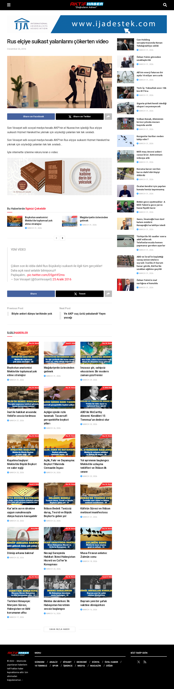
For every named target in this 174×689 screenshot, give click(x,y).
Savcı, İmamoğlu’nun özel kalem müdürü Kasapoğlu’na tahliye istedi (151, 222)
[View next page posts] (62, 238)
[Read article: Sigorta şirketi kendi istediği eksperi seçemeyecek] (125, 108)
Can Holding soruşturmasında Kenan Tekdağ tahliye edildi (149, 42)
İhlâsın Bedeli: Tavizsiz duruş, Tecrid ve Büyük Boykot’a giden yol (58, 512)
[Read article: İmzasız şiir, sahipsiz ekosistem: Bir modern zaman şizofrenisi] (96, 353)
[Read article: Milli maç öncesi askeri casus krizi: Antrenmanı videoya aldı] (125, 156)
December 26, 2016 (16, 49)
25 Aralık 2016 (62, 279)
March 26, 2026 (53, 428)
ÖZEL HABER (111, 662)
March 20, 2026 (16, 558)
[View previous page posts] (56, 238)
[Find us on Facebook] (132, 662)
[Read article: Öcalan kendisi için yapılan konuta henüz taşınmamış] (125, 191)
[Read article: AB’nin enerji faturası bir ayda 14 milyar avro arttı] (125, 77)
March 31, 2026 (34, 228)
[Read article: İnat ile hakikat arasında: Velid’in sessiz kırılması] (23, 397)
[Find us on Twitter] (138, 662)
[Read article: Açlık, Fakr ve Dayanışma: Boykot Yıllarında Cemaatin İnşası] (59, 445)
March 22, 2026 (53, 521)
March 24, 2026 (53, 472)
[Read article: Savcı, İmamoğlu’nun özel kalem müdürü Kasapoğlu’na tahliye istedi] (125, 224)
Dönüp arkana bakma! (20, 553)
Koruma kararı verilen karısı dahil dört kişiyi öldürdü (148, 172)
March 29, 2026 (89, 380)
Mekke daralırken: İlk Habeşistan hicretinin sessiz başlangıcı (57, 605)
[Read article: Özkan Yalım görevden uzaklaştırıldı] (125, 62)
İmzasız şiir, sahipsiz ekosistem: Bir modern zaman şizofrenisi (94, 371)
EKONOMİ (82, 662)
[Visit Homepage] (86, 5)
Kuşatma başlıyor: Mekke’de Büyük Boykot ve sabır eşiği (21, 464)
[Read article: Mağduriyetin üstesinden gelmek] (69, 221)
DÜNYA (95, 662)
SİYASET (67, 662)
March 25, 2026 (89, 424)
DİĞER (109, 665)
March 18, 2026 (89, 561)
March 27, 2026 (16, 420)
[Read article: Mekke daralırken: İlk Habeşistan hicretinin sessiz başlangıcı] (59, 586)
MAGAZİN (95, 665)
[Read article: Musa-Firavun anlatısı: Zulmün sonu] (96, 538)
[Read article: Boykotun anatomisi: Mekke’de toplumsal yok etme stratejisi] (14, 221)
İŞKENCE (67, 665)
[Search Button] (165, 5)
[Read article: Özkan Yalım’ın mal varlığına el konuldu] (125, 285)
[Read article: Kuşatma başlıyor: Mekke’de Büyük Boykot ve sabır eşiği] (23, 445)
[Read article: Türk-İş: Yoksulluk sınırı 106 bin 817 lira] (125, 93)
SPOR (55, 665)
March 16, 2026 (53, 613)
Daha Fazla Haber (59, 629)
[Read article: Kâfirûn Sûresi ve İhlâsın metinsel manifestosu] (96, 494)
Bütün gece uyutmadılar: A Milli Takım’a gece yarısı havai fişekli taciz (151, 205)
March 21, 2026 (89, 517)
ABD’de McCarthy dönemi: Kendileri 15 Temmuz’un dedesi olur (94, 415)
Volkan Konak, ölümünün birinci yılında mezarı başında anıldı (150, 122)
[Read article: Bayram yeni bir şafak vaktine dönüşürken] (96, 586)
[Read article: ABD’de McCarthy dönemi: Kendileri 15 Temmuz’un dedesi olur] (96, 397)
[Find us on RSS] (145, 662)
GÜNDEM (39, 662)
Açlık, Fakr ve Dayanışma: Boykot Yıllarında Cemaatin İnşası (59, 464)
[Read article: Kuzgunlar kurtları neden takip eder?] (125, 141)
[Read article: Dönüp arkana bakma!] (23, 538)
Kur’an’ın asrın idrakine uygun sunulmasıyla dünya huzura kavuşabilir (22, 512)
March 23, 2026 (89, 476)
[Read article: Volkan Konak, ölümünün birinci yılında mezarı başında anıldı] (125, 124)
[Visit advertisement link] (87, 26)
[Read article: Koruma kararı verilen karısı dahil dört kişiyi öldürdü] (125, 174)
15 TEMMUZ (41, 665)
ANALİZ (53, 662)
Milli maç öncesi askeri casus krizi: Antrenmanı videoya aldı (149, 154)
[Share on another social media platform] (108, 116)
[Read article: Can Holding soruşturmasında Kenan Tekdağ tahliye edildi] (125, 44)
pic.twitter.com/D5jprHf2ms (46, 275)
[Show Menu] (8, 5)
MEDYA (81, 665)
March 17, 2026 (16, 617)
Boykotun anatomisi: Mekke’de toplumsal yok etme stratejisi (39, 220)
